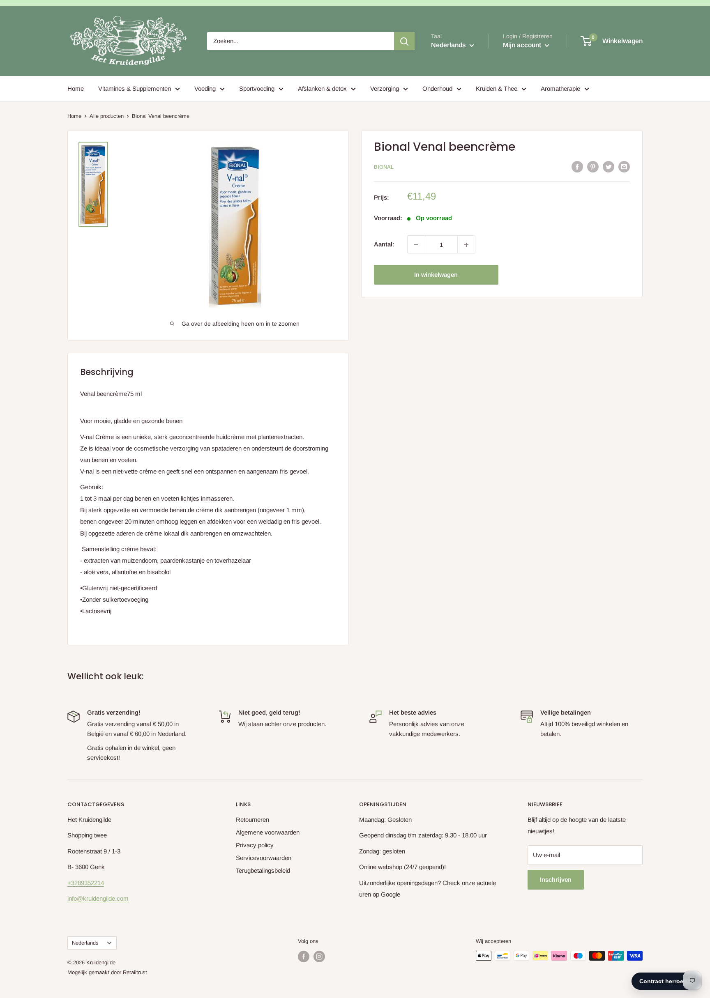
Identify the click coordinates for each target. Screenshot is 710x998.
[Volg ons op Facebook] (303, 956)
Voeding (205, 88)
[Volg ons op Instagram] (319, 956)
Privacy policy (255, 845)
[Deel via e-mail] (624, 166)
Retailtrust (135, 972)
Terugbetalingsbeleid (263, 870)
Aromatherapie (560, 88)
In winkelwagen (436, 274)
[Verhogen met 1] (466, 244)
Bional (384, 167)
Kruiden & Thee (496, 88)
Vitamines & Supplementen (134, 88)
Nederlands (85, 943)
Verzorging (384, 88)
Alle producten (107, 116)
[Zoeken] (404, 41)
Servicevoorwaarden (263, 857)
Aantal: (384, 244)
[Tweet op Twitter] (608, 166)
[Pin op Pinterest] (593, 166)
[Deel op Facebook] (577, 166)
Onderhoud (437, 88)
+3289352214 (85, 882)
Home (75, 88)
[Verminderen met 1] (416, 244)
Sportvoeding (256, 88)
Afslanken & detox (322, 88)
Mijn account (523, 44)
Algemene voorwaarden (268, 832)
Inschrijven (556, 879)
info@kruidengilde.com (98, 898)
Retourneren (252, 819)
